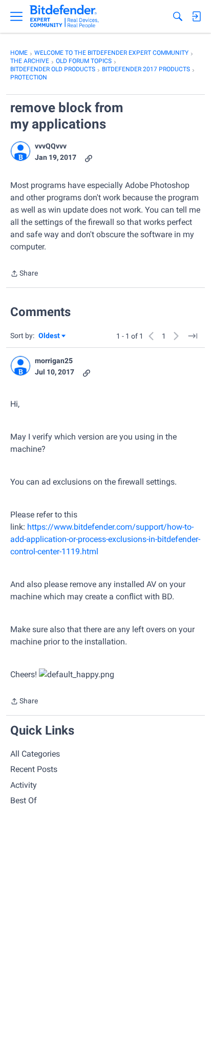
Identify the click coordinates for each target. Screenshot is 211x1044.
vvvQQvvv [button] (51, 146)
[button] (20, 151)
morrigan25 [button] (54, 361)
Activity (23, 785)
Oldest (49, 336)
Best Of (23, 800)
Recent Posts (33, 769)
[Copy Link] (88, 157)
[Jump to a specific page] (192, 336)
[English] (64, 16)
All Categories (35, 754)
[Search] (177, 16)
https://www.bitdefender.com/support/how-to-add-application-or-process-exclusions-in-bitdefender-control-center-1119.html (105, 539)
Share (24, 274)
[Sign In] (196, 16)
